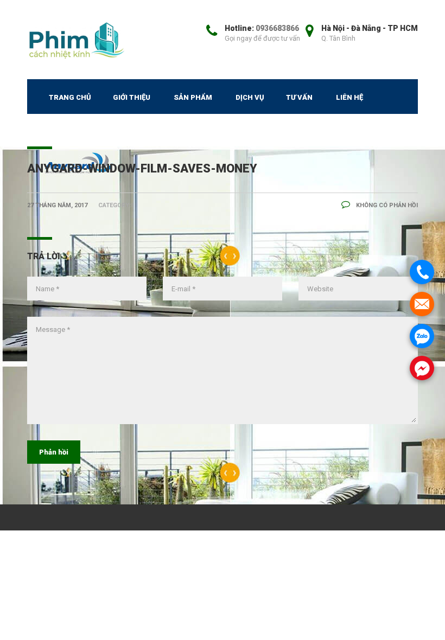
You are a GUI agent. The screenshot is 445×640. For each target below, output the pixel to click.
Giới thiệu (131, 97)
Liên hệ (349, 97)
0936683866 (277, 28)
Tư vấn (299, 97)
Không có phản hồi (386, 205)
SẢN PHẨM (193, 97)
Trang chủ (70, 97)
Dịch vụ (250, 97)
